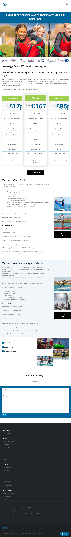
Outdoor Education (8, 448)
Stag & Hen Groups (9, 441)
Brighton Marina (8, 467)
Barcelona (6, 474)
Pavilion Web (39, 533)
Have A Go (6, 459)
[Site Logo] (5, 4)
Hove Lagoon (7, 470)
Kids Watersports (8, 433)
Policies (6, 500)
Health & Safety (8, 347)
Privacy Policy (7, 496)
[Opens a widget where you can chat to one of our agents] (64, 534)
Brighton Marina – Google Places (11, 516)
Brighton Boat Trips (9, 456)
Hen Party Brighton (8, 482)
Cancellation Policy (10, 351)
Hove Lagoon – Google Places (10, 510)
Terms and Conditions (9, 493)
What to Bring (8, 343)
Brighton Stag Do (8, 485)
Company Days (8, 444)
